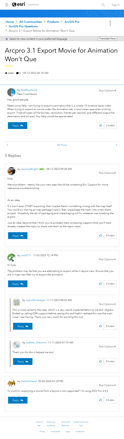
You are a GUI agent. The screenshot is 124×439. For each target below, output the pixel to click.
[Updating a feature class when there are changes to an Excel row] (116, 145)
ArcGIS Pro (72, 21)
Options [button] (110, 23)
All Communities (30, 21)
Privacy (42, 432)
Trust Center (55, 432)
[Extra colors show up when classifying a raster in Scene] (7, 145)
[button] (107, 90)
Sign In (116, 4)
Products (53, 21)
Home (10, 21)
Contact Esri (80, 432)
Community (33, 4)
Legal (68, 432)
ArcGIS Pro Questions (23, 26)
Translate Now (107, 38)
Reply (15, 125)
